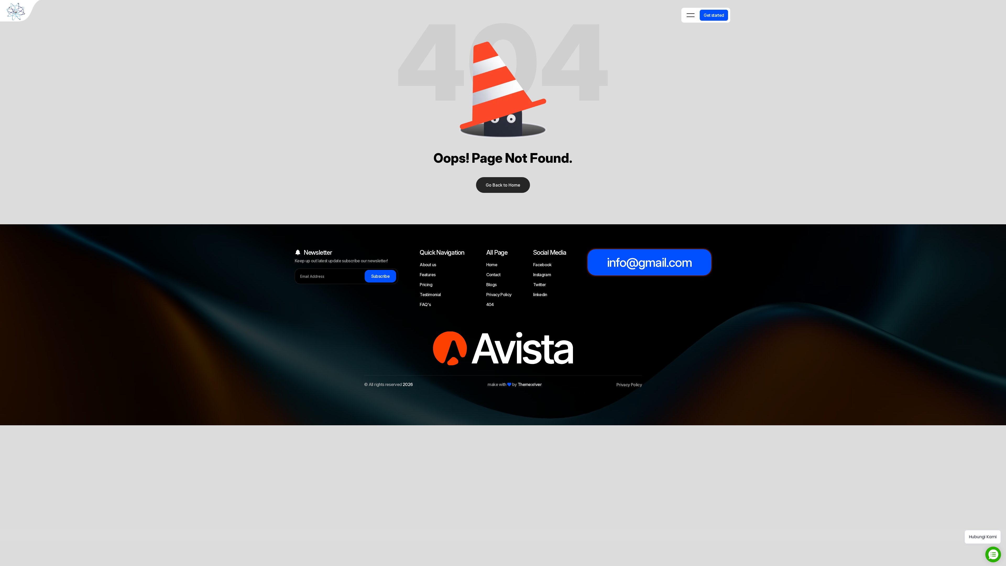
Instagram (542, 274)
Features (427, 274)
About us (428, 264)
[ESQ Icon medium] (21, 12)
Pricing (426, 284)
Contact (493, 274)
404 (490, 304)
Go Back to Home (503, 185)
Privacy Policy (499, 294)
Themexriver (530, 384)
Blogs (491, 284)
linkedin (540, 294)
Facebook (542, 264)
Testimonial (430, 294)
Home (491, 264)
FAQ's (425, 304)
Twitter (539, 284)
